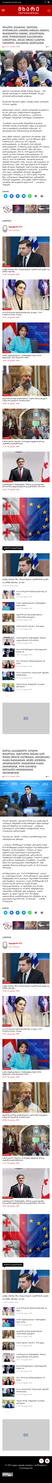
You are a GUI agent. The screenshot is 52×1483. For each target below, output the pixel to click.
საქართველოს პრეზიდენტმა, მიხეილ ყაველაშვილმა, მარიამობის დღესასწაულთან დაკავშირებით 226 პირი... (24, 486)
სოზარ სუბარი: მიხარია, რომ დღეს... (30, 626)
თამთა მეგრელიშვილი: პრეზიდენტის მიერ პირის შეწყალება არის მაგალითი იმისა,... (21, 356)
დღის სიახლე (7, 481)
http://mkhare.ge (14, 230)
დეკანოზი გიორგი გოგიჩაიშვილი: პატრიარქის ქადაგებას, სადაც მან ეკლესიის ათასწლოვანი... (25, 399)
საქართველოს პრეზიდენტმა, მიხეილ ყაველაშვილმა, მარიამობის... (31, 639)
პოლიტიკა (6, 266)
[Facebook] (45, 2)
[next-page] (7, 696)
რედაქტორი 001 (15, 227)
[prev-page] (3, 696)
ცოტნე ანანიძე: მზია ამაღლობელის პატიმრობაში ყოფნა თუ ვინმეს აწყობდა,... (25, 270)
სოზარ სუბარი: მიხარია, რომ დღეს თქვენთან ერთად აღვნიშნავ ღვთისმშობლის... (23, 442)
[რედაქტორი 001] (5, 228)
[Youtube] (48, 2)
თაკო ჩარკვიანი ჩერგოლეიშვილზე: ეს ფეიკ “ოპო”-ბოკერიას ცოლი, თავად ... (22, 313)
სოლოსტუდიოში (26, 1468)
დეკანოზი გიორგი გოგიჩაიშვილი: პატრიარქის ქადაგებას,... (29, 616)
